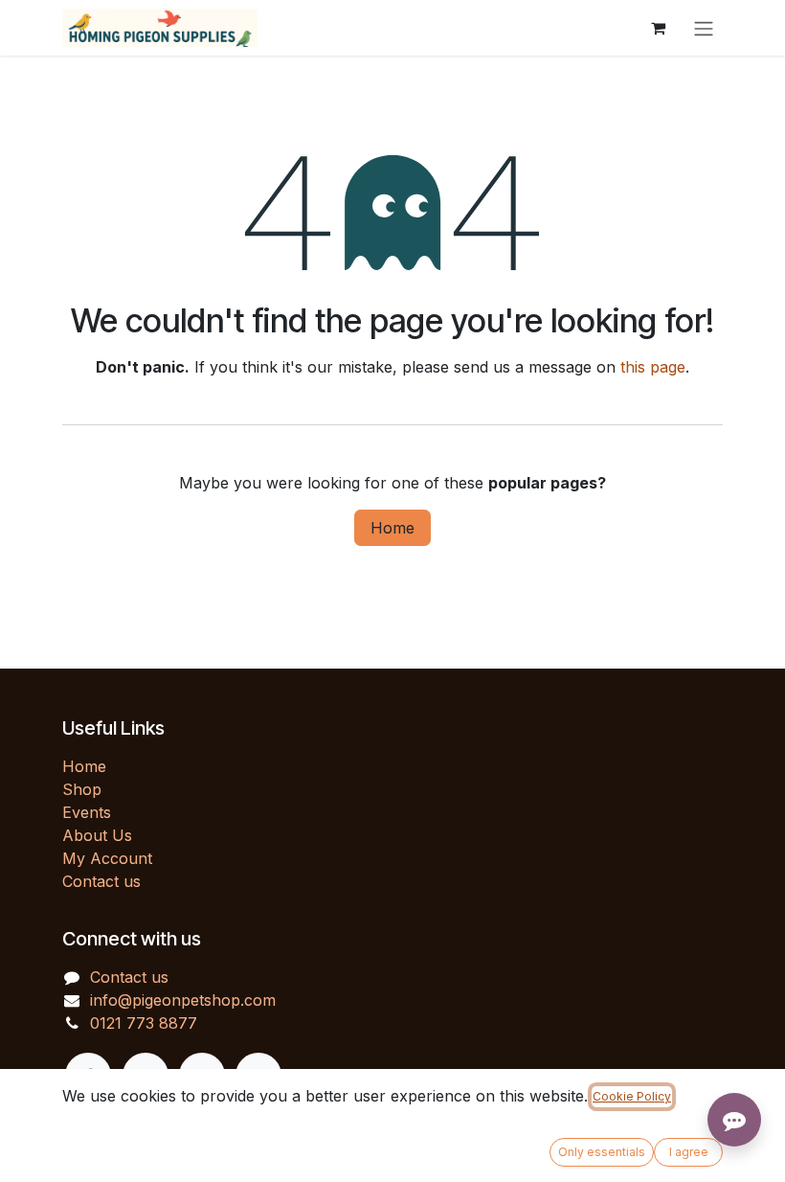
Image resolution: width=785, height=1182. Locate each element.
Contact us (101, 881)
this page (652, 366)
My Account (107, 858)
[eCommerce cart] (658, 28)
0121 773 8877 (143, 1023)
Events (86, 812)
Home (392, 527)
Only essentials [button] (601, 1152)
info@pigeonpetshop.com (183, 1000)
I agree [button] (688, 1152)
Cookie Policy (632, 1096)
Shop (81, 789)
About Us (97, 835)
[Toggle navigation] (703, 28)
